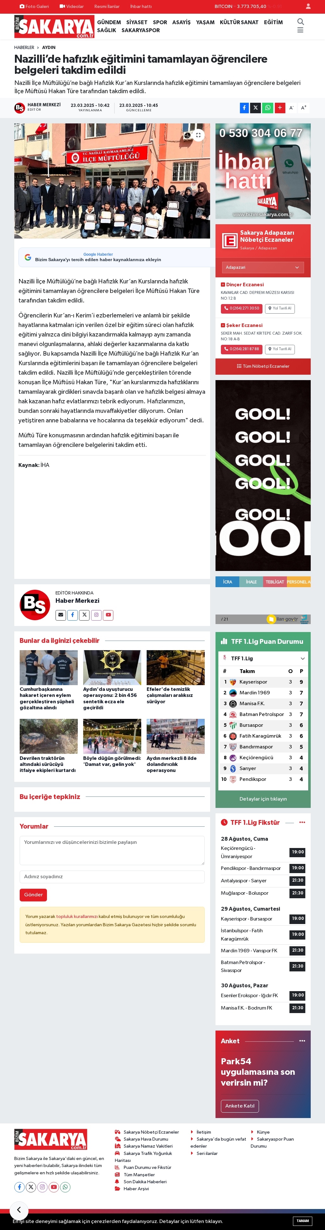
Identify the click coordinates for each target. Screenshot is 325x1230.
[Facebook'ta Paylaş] (244, 108)
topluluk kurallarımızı (77, 916)
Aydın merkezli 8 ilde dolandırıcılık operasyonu (172, 764)
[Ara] (301, 22)
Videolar (75, 6)
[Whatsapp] (65, 1187)
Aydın (49, 47)
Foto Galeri (37, 6)
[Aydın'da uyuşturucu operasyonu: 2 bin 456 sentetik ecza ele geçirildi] (112, 667)
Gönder (33, 895)
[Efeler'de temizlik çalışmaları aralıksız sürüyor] (176, 667)
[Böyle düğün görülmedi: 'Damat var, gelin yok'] (112, 736)
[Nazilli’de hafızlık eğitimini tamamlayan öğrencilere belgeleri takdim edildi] (112, 181)
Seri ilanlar (207, 1153)
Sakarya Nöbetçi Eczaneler (151, 1132)
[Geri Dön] (19, 1210)
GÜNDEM (109, 22)
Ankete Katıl (240, 1106)
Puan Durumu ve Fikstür (147, 1167)
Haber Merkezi (77, 601)
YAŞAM (205, 22)
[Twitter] (84, 615)
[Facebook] (72, 615)
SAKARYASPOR (141, 30)
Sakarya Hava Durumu (146, 1139)
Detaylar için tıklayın (263, 799)
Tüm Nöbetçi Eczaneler (266, 366)
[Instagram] (96, 615)
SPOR (160, 22)
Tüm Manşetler (139, 1174)
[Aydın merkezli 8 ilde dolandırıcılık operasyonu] (176, 736)
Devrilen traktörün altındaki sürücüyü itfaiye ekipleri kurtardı (48, 764)
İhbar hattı (141, 6)
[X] (31, 1187)
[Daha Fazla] (280, 108)
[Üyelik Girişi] (306, 7)
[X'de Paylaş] (255, 108)
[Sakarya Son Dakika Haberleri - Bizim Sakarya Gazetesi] (54, 26)
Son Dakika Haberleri (145, 1181)
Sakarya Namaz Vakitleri (148, 1146)
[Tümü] (302, 1041)
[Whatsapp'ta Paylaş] (267, 108)
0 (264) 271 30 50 (244, 308)
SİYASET (137, 22)
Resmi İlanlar (107, 6)
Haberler (24, 47)
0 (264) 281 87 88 (244, 349)
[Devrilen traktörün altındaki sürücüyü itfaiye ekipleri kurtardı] (49, 736)
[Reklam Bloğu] (263, 171)
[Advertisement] (133, 525)
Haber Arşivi (136, 1188)
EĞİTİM (273, 22)
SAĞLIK (106, 30)
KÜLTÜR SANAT (239, 22)
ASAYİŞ (181, 22)
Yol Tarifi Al (282, 308)
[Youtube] (108, 615)
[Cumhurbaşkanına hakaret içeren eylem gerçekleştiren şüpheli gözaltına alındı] (49, 667)
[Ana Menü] (300, 30)
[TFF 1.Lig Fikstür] (302, 822)
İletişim (204, 1132)
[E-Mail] (61, 615)
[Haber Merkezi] (35, 605)
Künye (263, 1132)
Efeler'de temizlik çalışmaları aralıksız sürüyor (170, 695)
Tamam (302, 1221)
